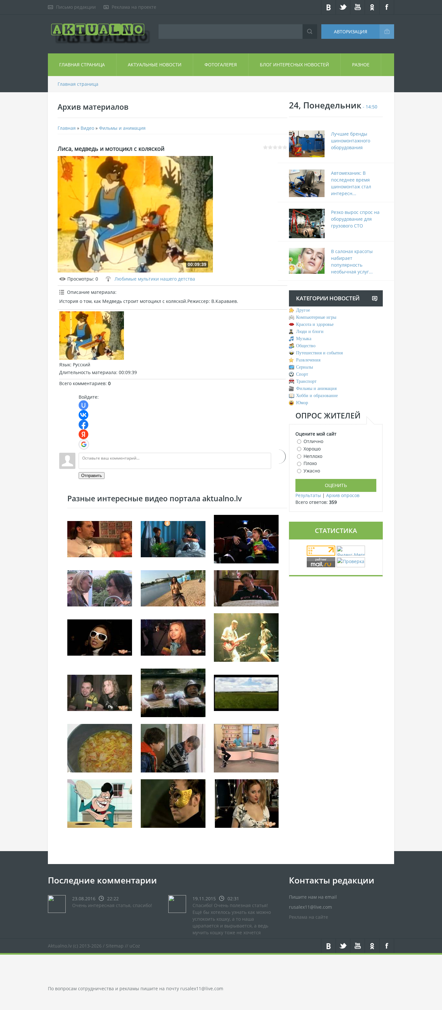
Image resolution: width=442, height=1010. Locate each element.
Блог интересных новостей (294, 64)
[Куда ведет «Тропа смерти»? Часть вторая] (99, 538)
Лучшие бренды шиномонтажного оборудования (350, 140)
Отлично (313, 441)
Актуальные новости (155, 64)
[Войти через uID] (83, 405)
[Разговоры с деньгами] (246, 803)
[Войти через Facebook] (83, 424)
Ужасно (312, 471)
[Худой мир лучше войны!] (99, 587)
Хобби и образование (317, 395)
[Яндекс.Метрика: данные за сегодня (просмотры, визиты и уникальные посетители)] (351, 551)
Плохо (310, 463)
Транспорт (306, 381)
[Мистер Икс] (173, 803)
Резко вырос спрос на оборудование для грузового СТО (355, 219)
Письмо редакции (76, 7)
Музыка (303, 338)
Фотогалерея (220, 64)
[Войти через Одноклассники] (278, 457)
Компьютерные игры (316, 317)
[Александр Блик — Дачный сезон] (246, 692)
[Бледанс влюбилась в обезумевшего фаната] (99, 637)
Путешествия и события (319, 352)
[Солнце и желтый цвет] (173, 587)
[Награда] (173, 692)
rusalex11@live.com (201, 988)
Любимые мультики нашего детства (155, 279)
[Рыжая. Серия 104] (173, 538)
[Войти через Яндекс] (83, 434)
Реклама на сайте (308, 917)
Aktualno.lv (60, 946)
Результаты (308, 495)
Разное (361, 64)
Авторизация (350, 31)
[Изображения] (91, 335)
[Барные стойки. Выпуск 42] (246, 747)
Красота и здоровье (315, 324)
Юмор (302, 402)
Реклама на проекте (134, 7)
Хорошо (312, 449)
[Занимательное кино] (246, 538)
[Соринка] (173, 747)
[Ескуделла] (99, 747)
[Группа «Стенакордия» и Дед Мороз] (99, 692)
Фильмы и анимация (122, 128)
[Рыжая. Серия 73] (246, 587)
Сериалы (304, 367)
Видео (87, 128)
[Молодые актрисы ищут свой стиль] (173, 637)
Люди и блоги (310, 331)
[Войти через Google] (84, 444)
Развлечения (308, 360)
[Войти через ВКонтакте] (83, 415)
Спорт (302, 374)
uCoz (134, 946)
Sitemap (115, 946)
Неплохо (313, 456)
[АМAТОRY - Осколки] (246, 637)
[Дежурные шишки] (99, 803)
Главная (67, 128)
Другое (303, 310)
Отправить (91, 475)
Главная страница (82, 64)
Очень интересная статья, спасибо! (112, 905)
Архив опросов (342, 495)
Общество (305, 345)
